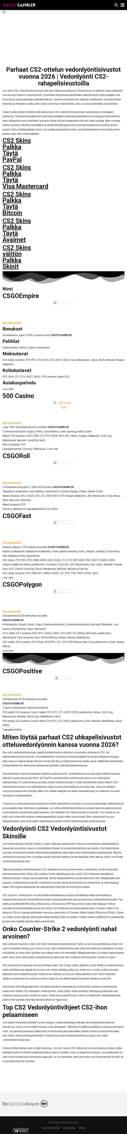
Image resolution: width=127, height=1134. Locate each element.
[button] (11, 322)
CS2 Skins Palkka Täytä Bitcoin (16, 204)
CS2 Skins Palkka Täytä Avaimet (16, 230)
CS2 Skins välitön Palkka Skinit (16, 257)
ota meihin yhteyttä (51, 1127)
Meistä (82, 1127)
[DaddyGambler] (19, 4)
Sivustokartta (69, 1127)
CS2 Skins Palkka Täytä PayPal (16, 150)
